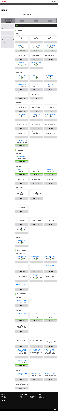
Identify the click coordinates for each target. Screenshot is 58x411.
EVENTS (55, 4)
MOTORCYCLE (3, 4)
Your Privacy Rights (11, 409)
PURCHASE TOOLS (51, 4)
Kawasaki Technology (32, 396)
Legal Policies (31, 397)
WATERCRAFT (19, 4)
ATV (7, 4)
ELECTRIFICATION (24, 4)
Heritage (21, 397)
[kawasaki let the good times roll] (3, 1)
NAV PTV (15, 4)
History (21, 396)
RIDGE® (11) (4, 42)
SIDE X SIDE (10, 4)
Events (40, 396)
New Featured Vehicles (41, 397)
